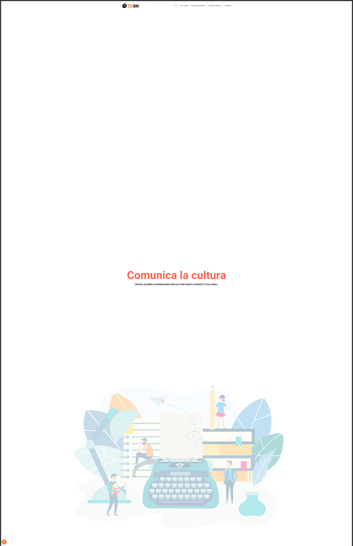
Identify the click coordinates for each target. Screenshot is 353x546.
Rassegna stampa (198, 6)
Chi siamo (184, 6)
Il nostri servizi (214, 6)
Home (175, 6)
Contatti (228, 6)
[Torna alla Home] (130, 5)
